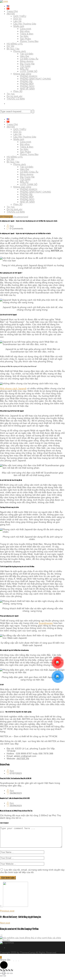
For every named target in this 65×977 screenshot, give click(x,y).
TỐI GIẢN (25, 66)
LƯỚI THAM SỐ (28, 71)
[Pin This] (17, 959)
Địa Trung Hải (27, 63)
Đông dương (26, 61)
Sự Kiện (24, 36)
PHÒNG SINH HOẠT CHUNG (35, 78)
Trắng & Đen (26, 33)
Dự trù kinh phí (14, 96)
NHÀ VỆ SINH (27, 88)
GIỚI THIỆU (19, 16)
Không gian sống (22, 73)
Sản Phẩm (25, 38)
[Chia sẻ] (8, 973)
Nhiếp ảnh (18, 26)
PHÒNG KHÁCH (28, 76)
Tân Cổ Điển (26, 53)
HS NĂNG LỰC (15, 43)
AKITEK (11, 13)
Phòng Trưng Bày (29, 41)
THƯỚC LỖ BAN (16, 98)
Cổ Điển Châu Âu (29, 58)
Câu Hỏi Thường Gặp (24, 23)
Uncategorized (20, 216)
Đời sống (25, 31)
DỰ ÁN (10, 46)
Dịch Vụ (17, 18)
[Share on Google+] (20, 959)
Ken (12, 225)
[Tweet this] (13, 959)
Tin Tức (11, 93)
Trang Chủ (12, 11)
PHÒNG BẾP (27, 83)
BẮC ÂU (24, 68)
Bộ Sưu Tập (13, 48)
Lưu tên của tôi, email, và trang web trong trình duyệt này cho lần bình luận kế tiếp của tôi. (32, 871)
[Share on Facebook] (15, 959)
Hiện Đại (24, 56)
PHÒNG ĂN (26, 81)
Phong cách (19, 51)
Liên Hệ (17, 21)
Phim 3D (17, 91)
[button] (4, 965)
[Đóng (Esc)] (11, 973)
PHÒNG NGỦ (27, 86)
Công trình (25, 28)
